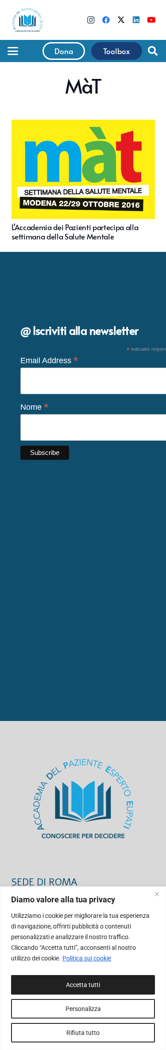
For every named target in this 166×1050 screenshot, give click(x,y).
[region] (83, 968)
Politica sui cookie (86, 958)
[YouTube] (150, 19)
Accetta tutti (83, 984)
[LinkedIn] (135, 19)
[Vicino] (156, 894)
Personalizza (83, 1008)
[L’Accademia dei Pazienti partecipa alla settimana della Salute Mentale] (83, 180)
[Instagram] (90, 19)
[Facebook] (105, 19)
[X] (120, 19)
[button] (12, 51)
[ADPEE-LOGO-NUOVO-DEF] (27, 20)
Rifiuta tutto (83, 1032)
